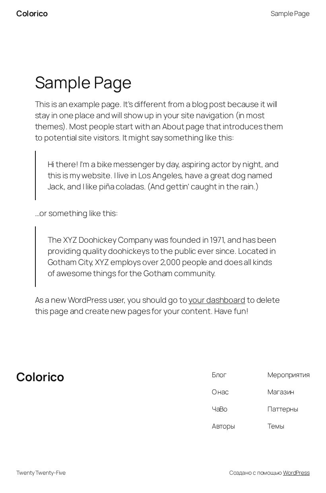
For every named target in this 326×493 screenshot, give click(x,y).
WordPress (296, 472)
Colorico (31, 13)
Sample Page (290, 13)
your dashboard (216, 299)
